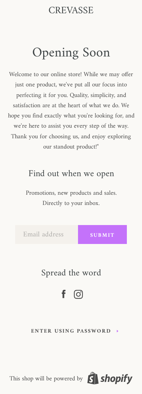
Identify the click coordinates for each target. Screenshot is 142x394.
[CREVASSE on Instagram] (78, 293)
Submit (102, 235)
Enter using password (71, 331)
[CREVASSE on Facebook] (63, 293)
